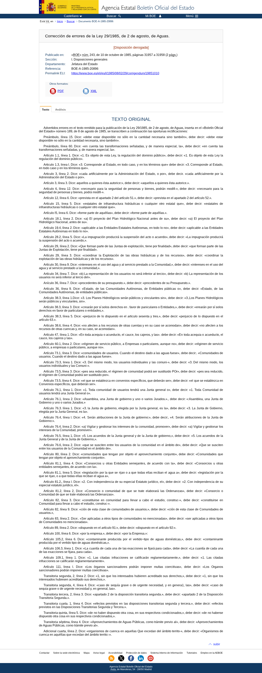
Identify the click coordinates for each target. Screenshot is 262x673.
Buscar (71, 21)
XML (94, 91)
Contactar (44, 653)
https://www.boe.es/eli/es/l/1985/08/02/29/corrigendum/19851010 (115, 73)
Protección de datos (136, 653)
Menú (190, 16)
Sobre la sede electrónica (66, 653)
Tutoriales (192, 653)
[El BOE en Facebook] (131, 660)
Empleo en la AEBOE (212, 653)
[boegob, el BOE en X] (121, 660)
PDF (61, 91)
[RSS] (111, 660)
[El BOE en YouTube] (150, 660)
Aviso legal (99, 653)
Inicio (60, 21)
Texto (45, 109)
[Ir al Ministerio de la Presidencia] (69, 7)
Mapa (87, 653)
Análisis (60, 109)
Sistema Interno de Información (166, 653)
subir (216, 644)
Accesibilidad (115, 653)
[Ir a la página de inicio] (147, 8)
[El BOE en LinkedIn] (141, 660)
